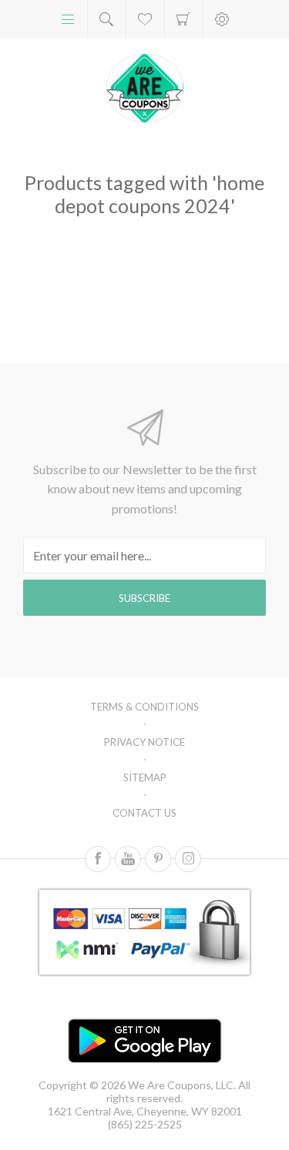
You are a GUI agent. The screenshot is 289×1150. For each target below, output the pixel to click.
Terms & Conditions (144, 706)
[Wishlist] (145, 19)
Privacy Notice (144, 742)
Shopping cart (184, 19)
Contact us (144, 813)
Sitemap (144, 777)
